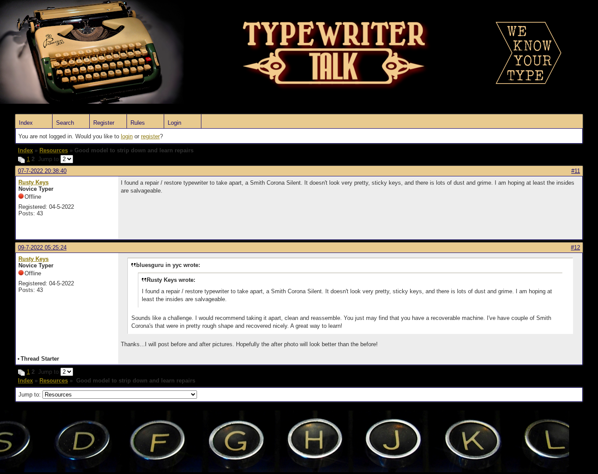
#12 (575, 247)
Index (26, 122)
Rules (137, 122)
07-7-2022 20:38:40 (42, 171)
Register (103, 122)
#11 (575, 171)
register (150, 136)
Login (174, 122)
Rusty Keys (33, 182)
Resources (53, 150)
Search (65, 122)
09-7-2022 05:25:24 (42, 247)
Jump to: (30, 394)
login (127, 136)
